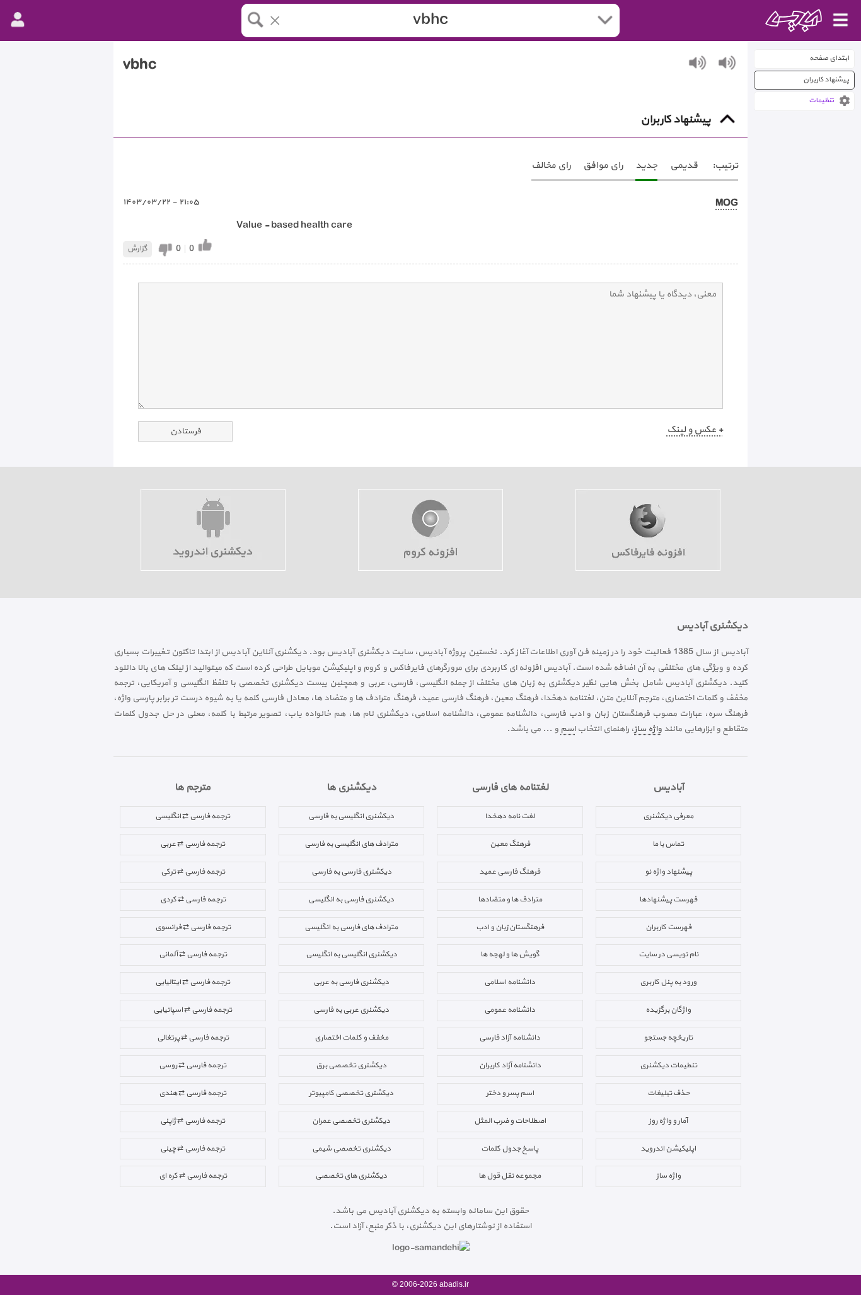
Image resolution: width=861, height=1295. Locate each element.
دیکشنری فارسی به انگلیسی (351, 899)
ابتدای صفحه (829, 58)
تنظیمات (821, 100)
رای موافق (603, 165)
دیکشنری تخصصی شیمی (351, 1148)
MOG (726, 203)
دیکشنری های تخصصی (351, 1175)
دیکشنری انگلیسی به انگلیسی (351, 954)
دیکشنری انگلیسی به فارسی (351, 816)
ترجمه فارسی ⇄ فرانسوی (193, 927)
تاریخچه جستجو (668, 1037)
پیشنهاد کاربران (826, 79)
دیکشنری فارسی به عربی (351, 982)
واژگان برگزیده (668, 1010)
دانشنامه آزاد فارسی (509, 1037)
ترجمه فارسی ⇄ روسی (192, 1065)
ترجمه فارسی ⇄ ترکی (193, 871)
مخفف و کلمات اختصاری (351, 1037)
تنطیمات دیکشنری (668, 1065)
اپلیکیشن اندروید (668, 1148)
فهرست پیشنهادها (668, 899)
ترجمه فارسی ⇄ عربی (192, 844)
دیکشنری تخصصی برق (351, 1065)
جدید (646, 165)
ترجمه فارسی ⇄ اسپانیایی (192, 1010)
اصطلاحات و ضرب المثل (510, 1121)
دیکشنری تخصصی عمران (351, 1121)
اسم (567, 728)
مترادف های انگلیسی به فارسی (351, 844)
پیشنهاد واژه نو (668, 871)
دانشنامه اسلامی (509, 982)
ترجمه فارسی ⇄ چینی (192, 1148)
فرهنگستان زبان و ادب (510, 927)
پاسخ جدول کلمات (509, 1148)
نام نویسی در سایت (668, 954)
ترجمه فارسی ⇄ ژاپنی (192, 1121)
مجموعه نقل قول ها (509, 1175)
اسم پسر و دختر (510, 1093)
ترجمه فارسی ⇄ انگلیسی (192, 816)
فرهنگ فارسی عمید (509, 871)
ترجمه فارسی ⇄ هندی (192, 1093)
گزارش (137, 248)
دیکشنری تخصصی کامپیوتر (351, 1093)
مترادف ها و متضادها (510, 899)
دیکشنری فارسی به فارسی (351, 871)
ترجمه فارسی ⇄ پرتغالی (193, 1037)
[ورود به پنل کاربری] (17, 20)
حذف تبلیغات (668, 1093)
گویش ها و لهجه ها (510, 954)
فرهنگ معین (510, 844)
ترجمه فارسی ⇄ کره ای (193, 1175)
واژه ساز (648, 728)
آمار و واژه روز (668, 1121)
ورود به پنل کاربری (668, 982)
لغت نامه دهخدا (510, 816)
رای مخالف (550, 165)
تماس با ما (668, 844)
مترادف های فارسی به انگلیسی (351, 927)
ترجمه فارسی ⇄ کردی (193, 899)
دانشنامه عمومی (509, 1010)
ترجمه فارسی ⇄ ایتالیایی (192, 982)
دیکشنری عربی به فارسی (351, 1010)
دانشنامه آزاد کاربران (510, 1065)
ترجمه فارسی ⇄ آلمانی (193, 954)
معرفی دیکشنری (668, 816)
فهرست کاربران (668, 927)
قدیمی (684, 165)
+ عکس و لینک (695, 430)
